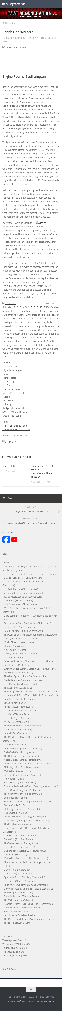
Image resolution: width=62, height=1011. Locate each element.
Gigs (12, 23)
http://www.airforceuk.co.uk (16, 429)
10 (41, 307)
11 (45, 307)
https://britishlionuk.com (14, 425)
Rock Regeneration (13, 4)
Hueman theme (47, 1001)
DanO (5, 23)
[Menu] (58, 4)
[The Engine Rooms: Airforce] (41, 222)
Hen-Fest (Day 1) (10, 466)
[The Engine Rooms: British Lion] (9, 303)
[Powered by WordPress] (20, 1001)
